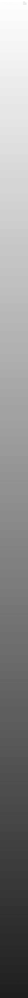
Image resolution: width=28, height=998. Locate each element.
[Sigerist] (10, 3)
